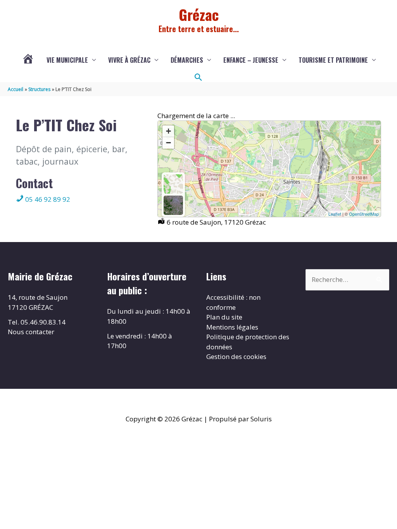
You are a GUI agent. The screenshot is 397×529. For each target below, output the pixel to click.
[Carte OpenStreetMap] (173, 184)
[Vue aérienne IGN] (173, 205)
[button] (198, 77)
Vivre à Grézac (129, 60)
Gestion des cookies (236, 356)
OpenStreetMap (364, 214)
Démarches (187, 60)
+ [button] (168, 131)
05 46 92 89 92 (47, 199)
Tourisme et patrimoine (333, 60)
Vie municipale (67, 60)
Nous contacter (31, 331)
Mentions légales (232, 327)
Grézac (199, 14)
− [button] (168, 143)
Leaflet (334, 214)
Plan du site (224, 317)
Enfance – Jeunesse (250, 60)
